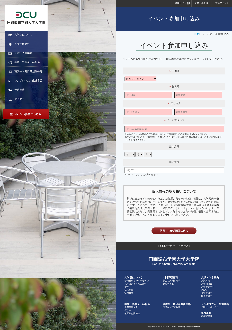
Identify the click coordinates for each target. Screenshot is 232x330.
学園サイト (180, 3)
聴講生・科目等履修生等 (28, 71)
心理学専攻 (168, 283)
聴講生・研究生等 (171, 307)
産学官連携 (206, 316)
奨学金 (127, 310)
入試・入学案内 (23, 53)
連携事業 (19, 89)
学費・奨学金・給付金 (27, 62)
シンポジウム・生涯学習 (28, 80)
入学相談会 (206, 283)
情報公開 (128, 293)
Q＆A (204, 290)
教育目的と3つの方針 (135, 283)
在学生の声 (206, 293)
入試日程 (205, 280)
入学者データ (207, 286)
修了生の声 (206, 296)
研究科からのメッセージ (136, 280)
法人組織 (128, 290)
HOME (197, 34)
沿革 (126, 286)
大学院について (23, 34)
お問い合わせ (201, 3)
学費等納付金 (131, 307)
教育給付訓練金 (132, 313)
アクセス (19, 98)
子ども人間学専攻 (171, 280)
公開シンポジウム (210, 307)
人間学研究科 (22, 43)
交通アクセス (222, 3)
